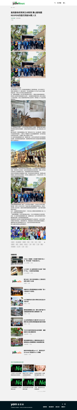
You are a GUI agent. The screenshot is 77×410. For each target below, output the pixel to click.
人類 (30, 244)
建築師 (21, 244)
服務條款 (45, 407)
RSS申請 (59, 3)
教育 (17, 244)
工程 (23, 246)
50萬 (32, 242)
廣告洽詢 (57, 407)
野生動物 (13, 246)
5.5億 (38, 244)
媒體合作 (63, 407)
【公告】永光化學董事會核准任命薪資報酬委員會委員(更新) (16, 374)
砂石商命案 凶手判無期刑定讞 (28, 388)
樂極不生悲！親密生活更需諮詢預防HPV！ (28, 374)
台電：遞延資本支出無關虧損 (40, 388)
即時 (14, 7)
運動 (42, 244)
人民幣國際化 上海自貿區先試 (16, 388)
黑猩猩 (24, 242)
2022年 (18, 246)
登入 (64, 3)
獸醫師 (12, 244)
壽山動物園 (18, 242)
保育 (40, 242)
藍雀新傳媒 (13, 18)
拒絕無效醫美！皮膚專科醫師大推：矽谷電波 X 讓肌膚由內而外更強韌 (40, 374)
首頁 (11, 7)
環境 (28, 242)
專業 (34, 244)
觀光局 (25, 244)
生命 (36, 242)
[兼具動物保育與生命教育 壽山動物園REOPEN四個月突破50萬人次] (28, 38)
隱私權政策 (51, 407)
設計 (27, 246)
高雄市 (12, 242)
